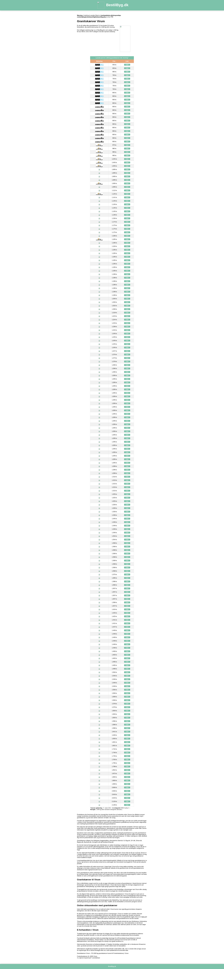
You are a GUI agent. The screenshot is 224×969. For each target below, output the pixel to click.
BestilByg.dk (117, 5)
